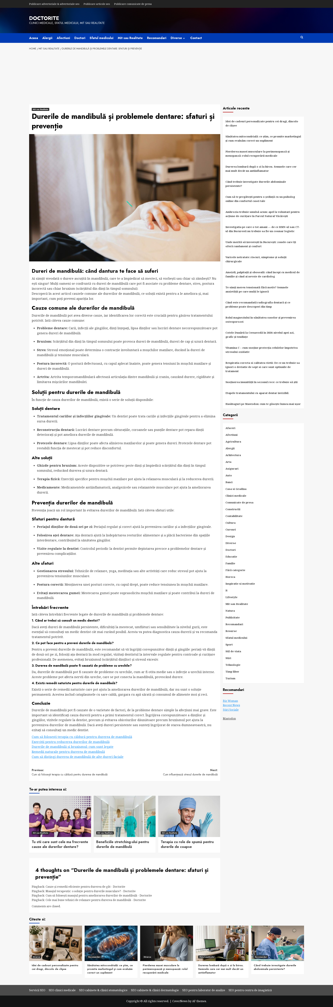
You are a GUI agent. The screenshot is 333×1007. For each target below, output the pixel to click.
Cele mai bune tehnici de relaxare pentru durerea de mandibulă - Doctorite (96, 900)
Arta (228, 462)
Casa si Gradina (235, 489)
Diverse (176, 38)
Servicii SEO (37, 990)
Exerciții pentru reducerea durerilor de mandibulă (71, 742)
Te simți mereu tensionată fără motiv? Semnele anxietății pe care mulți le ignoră (256, 289)
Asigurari (231, 468)
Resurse (231, 631)
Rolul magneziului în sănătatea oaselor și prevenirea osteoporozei (260, 319)
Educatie (231, 556)
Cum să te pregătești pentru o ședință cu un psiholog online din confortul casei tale (260, 199)
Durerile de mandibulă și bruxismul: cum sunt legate (72, 747)
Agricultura (233, 441)
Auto (228, 475)
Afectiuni (63, 38)
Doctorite (44, 18)
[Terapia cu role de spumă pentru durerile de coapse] (189, 816)
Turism (230, 678)
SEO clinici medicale (62, 990)
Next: (190, 772)
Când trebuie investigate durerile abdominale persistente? (255, 184)
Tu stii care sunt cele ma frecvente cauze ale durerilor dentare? (60, 844)
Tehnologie (232, 664)
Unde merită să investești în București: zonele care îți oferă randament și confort (260, 244)
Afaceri (230, 428)
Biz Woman (230, 701)
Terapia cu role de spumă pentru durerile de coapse (187, 844)
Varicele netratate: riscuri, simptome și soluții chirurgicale (256, 259)
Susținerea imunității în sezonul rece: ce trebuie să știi (261, 382)
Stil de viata (233, 651)
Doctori (79, 38)
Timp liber (232, 671)
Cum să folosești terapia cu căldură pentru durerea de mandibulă (82, 737)
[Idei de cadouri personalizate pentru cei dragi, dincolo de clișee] (55, 943)
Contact (196, 38)
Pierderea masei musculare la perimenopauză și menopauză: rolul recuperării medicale (257, 153)
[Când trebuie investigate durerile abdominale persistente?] (277, 943)
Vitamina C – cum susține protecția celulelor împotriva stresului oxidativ (261, 350)
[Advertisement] (166, 76)
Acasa (33, 38)
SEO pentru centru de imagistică (250, 990)
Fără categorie (235, 570)
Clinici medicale (235, 495)
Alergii (47, 38)
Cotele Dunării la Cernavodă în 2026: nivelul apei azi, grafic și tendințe (259, 334)
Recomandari (156, 38)
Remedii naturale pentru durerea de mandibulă (68, 752)
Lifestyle (231, 597)
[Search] (302, 37)
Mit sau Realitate (130, 38)
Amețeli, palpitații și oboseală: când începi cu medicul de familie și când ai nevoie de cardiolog (262, 274)
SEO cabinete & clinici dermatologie (155, 990)
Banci (229, 482)
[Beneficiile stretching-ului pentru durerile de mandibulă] (125, 816)
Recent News (231, 705)
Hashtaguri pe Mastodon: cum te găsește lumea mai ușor (263, 404)
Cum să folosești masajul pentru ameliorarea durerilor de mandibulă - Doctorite (99, 895)
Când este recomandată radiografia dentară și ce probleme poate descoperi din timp (257, 304)
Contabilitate (233, 516)
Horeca (230, 577)
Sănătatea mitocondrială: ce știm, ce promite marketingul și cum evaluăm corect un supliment (263, 138)
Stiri (228, 658)
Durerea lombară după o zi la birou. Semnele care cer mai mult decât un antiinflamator (261, 168)
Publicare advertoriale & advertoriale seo (54, 4)
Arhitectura (233, 455)
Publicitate (232, 617)
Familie (230, 563)
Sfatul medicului (101, 38)
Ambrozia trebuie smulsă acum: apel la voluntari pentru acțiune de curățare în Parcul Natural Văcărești (262, 214)
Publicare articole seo (97, 4)
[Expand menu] (184, 38)
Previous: (70, 772)
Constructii (232, 509)
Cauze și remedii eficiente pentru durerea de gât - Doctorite (85, 887)
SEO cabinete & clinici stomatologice (103, 990)
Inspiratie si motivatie (240, 583)
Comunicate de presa (239, 502)
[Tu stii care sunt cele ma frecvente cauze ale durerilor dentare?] (60, 816)
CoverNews (179, 1001)
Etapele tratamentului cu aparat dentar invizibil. (257, 393)
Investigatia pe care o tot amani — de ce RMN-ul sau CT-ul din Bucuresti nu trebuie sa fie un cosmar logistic (262, 229)
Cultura (230, 522)
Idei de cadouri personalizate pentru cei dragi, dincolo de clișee (261, 123)
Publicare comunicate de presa (133, 4)
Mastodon (229, 718)
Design (230, 536)
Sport (229, 644)
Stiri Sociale (231, 710)
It (226, 590)
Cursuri (230, 529)
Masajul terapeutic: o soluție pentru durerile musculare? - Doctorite (91, 891)
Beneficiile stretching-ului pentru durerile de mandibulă (122, 844)
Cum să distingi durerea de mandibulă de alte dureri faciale (77, 757)
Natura (230, 610)
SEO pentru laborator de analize (203, 990)
